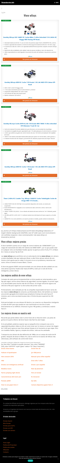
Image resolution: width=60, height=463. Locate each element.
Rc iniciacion (35, 377)
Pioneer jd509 (5, 381)
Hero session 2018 (7, 356)
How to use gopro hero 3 (9, 385)
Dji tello (34, 381)
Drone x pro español (38, 365)
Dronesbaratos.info (8, 2)
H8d (2, 361)
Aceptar (30, 460)
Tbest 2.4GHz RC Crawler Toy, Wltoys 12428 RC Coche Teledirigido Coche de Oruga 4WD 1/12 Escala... (30, 200)
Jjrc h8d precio (36, 352)
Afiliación (6, 450)
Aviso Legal (6, 442)
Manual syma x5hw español (40, 356)
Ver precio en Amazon (30, 59)
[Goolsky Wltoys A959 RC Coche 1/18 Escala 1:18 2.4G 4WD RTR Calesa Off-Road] (30, 74)
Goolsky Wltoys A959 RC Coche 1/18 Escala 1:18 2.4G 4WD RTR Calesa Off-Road (30, 83)
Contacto (6, 452)
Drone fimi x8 (35, 348)
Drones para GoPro (9, 426)
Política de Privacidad (10, 445)
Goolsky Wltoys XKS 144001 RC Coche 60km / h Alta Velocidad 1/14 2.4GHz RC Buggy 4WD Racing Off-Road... (30, 38)
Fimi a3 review (36, 373)
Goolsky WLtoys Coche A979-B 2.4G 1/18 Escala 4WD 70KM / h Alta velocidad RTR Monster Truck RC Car (30, 125)
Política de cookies (9, 447)
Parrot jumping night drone (10, 373)
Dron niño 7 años (37, 361)
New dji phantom (37, 369)
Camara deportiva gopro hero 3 (42, 385)
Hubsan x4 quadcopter (9, 352)
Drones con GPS (8, 428)
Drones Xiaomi (7, 421)
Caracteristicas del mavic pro (11, 377)
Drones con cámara (9, 430)
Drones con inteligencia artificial (12, 365)
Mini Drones (7, 423)
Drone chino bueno (7, 348)
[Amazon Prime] (30, 56)
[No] (58, 459)
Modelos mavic (6, 369)
